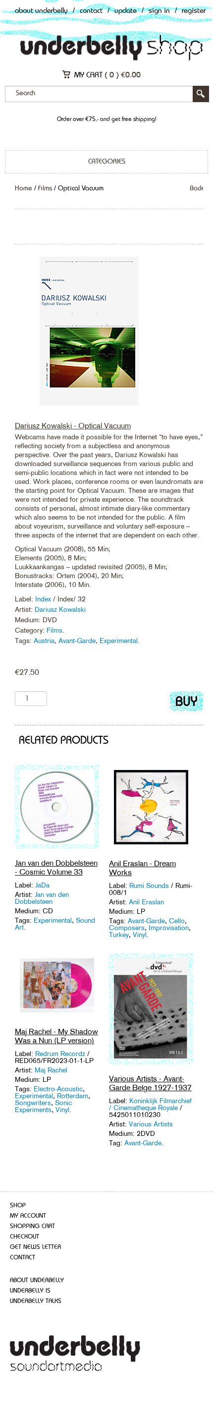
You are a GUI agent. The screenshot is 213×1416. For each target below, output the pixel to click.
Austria (44, 641)
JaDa (42, 885)
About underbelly (37, 1280)
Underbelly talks (35, 1301)
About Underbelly (41, 11)
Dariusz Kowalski (60, 609)
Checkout (24, 1237)
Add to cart (186, 703)
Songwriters (33, 1103)
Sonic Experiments (43, 1106)
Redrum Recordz (60, 1054)
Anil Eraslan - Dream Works (142, 868)
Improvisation (169, 928)
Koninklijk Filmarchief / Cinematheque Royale (150, 1104)
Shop (18, 1205)
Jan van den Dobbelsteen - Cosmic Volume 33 (56, 867)
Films (45, 188)
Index (44, 599)
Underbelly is (30, 1291)
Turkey (119, 935)
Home (23, 188)
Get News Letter (35, 1247)
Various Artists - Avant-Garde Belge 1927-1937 (150, 1083)
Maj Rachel (51, 1070)
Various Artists (151, 1124)
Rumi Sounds (149, 885)
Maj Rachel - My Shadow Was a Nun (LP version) (56, 1036)
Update (125, 11)
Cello (177, 921)
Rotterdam (72, 1096)
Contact (91, 11)
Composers (127, 928)
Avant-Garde (77, 641)
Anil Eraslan (146, 902)
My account (28, 1216)
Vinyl (140, 935)
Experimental (119, 641)
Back (196, 188)
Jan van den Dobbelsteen (42, 897)
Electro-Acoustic (58, 1089)
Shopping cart (32, 1226)
